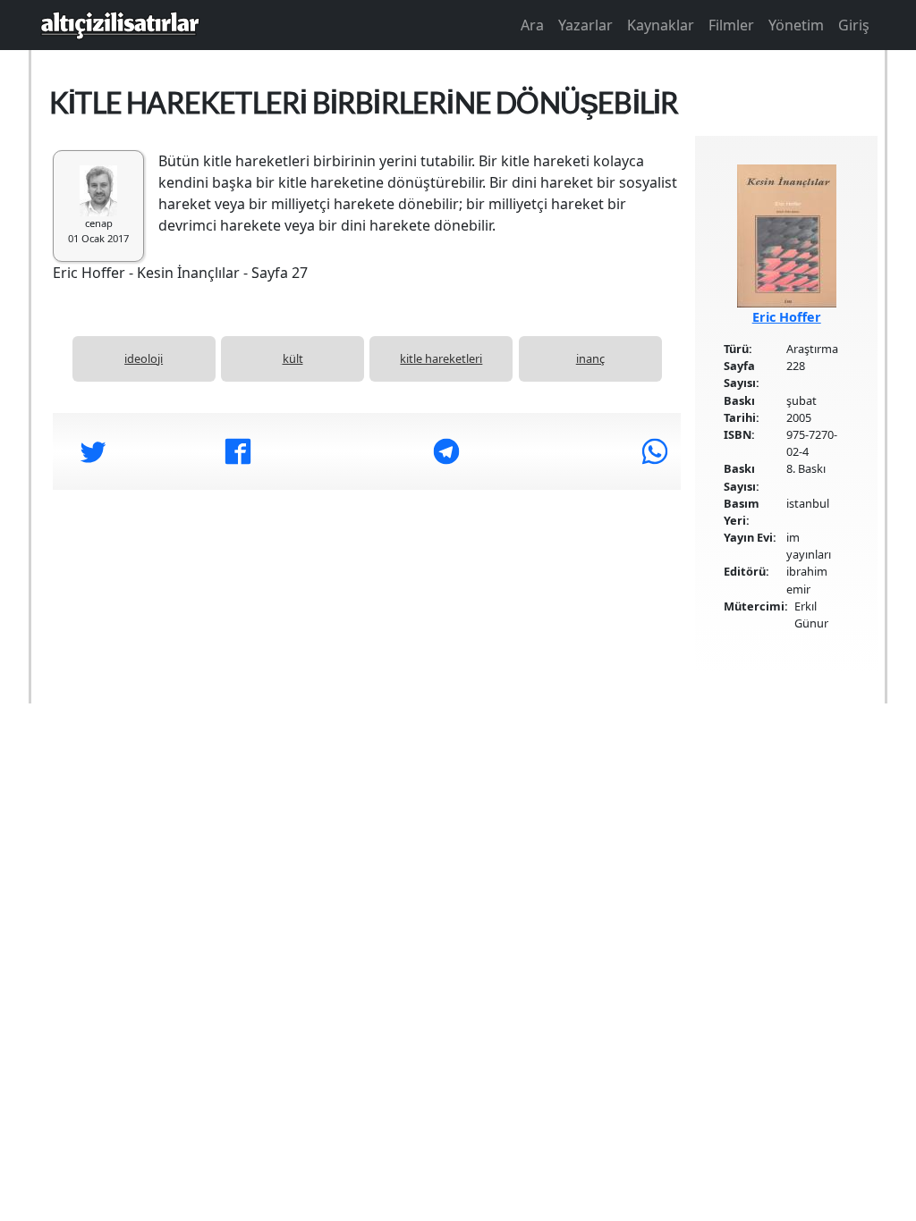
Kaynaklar (660, 25)
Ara (532, 25)
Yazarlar (585, 25)
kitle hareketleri (441, 358)
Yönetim (796, 25)
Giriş (853, 25)
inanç (590, 358)
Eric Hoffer (786, 316)
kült (293, 358)
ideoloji (143, 358)
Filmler (731, 25)
